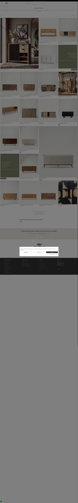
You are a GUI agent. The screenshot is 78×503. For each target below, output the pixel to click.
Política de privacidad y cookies (53, 254)
